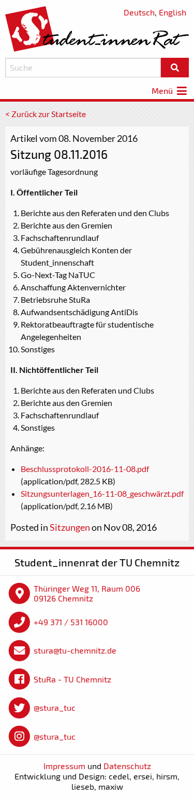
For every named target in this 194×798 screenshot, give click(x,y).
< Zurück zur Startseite (45, 114)
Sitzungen (70, 527)
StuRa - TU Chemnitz (72, 679)
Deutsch (139, 12)
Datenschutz (127, 766)
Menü (163, 90)
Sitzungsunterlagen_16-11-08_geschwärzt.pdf (102, 493)
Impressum (64, 766)
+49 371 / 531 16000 (71, 622)
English (172, 12)
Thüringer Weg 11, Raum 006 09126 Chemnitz (87, 593)
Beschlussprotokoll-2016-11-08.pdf (85, 469)
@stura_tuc (55, 707)
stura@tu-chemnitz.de (75, 650)
